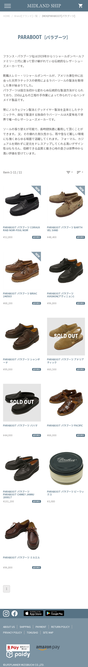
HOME (6, 16)
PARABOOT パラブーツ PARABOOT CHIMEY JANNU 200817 (18, 494)
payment (41, 626)
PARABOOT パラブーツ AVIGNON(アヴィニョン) (60, 295)
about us (9, 626)
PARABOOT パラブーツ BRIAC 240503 (20, 295)
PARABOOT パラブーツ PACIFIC (65, 425)
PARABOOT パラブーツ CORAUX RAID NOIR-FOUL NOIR (21, 228)
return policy (60, 626)
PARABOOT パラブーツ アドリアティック (65, 360)
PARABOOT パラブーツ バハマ (20, 425)
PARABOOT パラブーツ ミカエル (21, 557)
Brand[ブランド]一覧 (26, 16)
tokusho (32, 632)
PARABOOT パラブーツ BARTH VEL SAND (64, 228)
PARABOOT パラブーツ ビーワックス (65, 493)
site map (48, 632)
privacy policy (12, 632)
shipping (25, 626)
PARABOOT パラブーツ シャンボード (21, 360)
